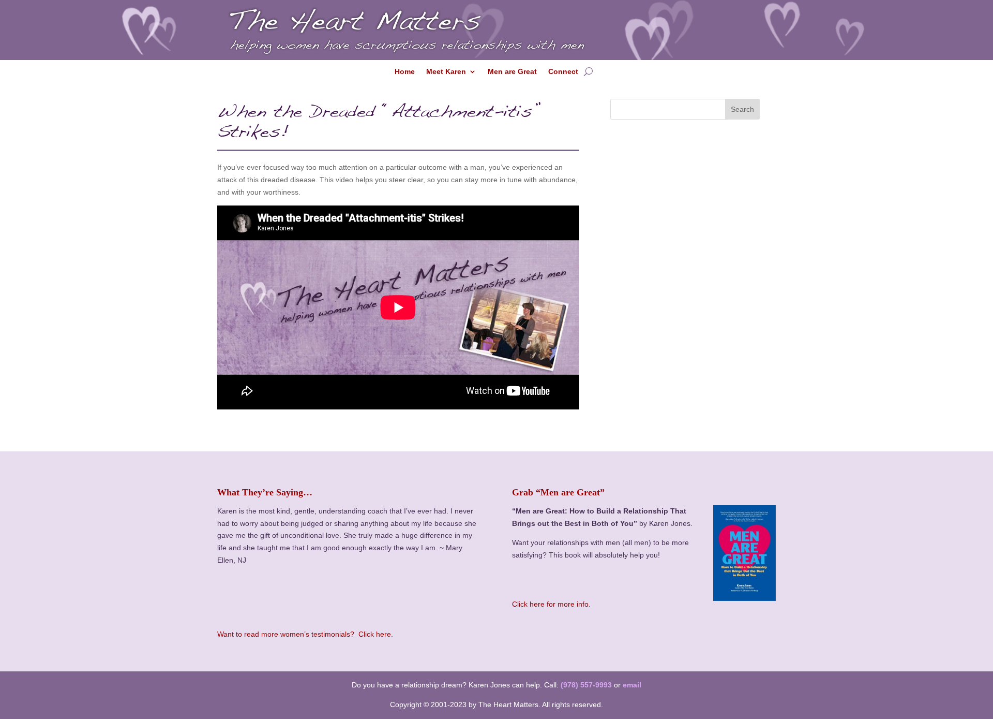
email (632, 685)
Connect (563, 72)
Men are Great (512, 72)
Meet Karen (446, 72)
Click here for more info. (551, 604)
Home (405, 72)
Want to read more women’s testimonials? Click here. (305, 634)
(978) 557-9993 (586, 685)
